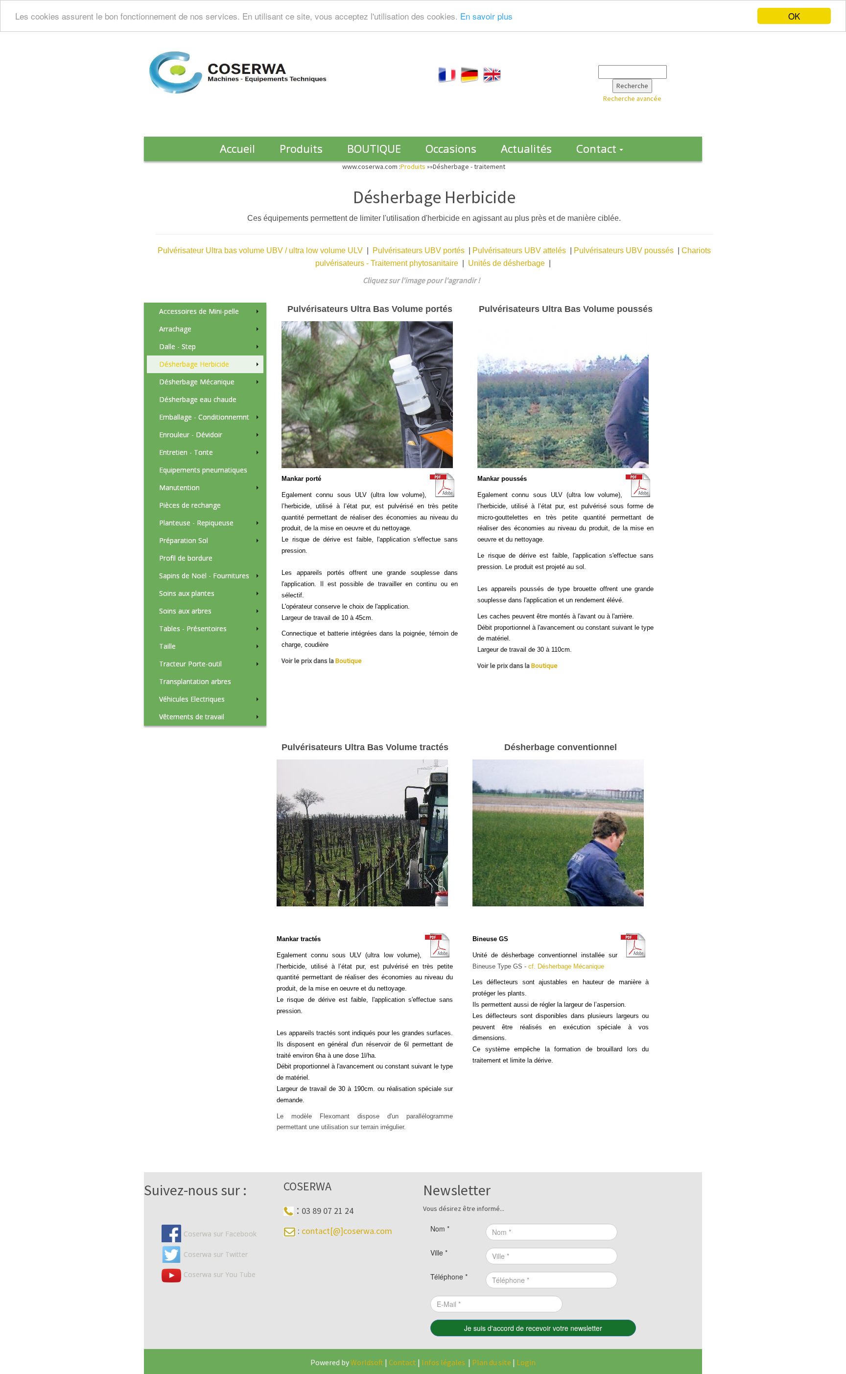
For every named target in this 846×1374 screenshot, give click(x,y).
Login (526, 1362)
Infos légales (443, 1362)
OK (794, 16)
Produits (413, 166)
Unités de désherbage (506, 263)
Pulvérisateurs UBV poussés (626, 250)
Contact (403, 1362)
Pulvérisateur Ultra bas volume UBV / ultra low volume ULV (260, 250)
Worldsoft (367, 1362)
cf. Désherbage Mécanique (566, 966)
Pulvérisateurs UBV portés (419, 250)
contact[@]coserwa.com (347, 1230)
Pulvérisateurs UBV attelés (521, 250)
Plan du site (491, 1362)
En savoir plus (486, 16)
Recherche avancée (632, 98)
